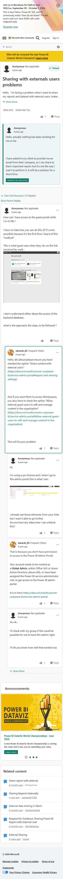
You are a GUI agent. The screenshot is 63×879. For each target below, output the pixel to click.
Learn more (42, 58)
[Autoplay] (26, 757)
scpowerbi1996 (29, 797)
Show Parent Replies (11, 200)
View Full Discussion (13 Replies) (20, 195)
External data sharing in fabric (25, 805)
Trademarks (8, 867)
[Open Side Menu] (4, 38)
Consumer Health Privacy (44, 872)
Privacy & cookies (30, 861)
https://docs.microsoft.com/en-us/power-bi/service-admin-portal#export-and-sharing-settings (33, 375)
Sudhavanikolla (32, 810)
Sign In (56, 37)
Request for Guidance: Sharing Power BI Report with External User (31, 820)
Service (9, 47)
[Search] (38, 38)
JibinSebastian (32, 826)
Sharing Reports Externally (23, 793)
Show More (11, 101)
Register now (10, 26)
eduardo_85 (21, 350)
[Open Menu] (58, 47)
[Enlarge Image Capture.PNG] (31, 277)
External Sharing (18, 834)
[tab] (30, 757)
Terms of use (48, 861)
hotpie (26, 839)
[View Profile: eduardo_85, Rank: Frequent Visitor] (11, 352)
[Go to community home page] (21, 38)
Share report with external (23, 780)
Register (46, 37)
